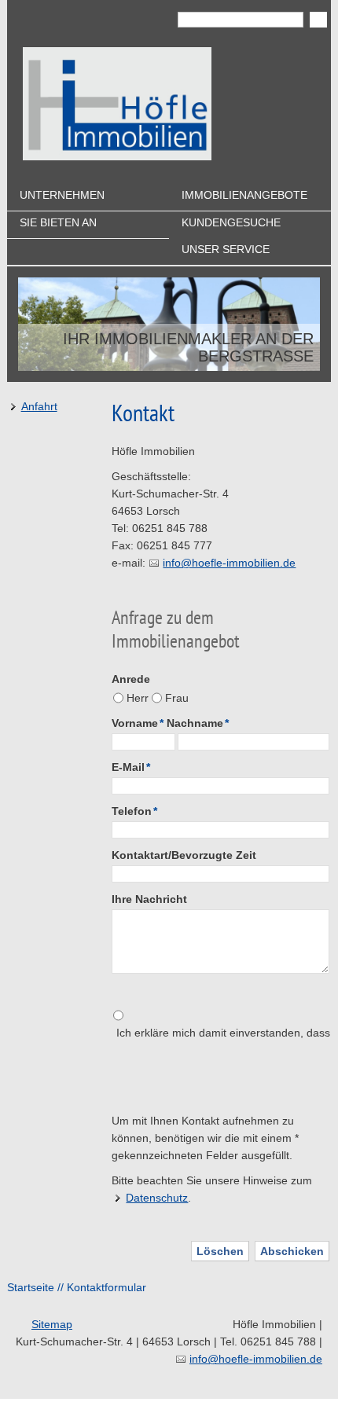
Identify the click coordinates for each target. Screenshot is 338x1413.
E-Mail (131, 767)
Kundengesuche (231, 222)
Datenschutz (157, 1197)
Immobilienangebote (244, 195)
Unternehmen (62, 195)
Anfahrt (39, 406)
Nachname (198, 723)
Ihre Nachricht (149, 899)
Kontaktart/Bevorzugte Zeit (184, 855)
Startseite (30, 1287)
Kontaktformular (106, 1287)
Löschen (220, 1251)
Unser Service (226, 249)
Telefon (134, 811)
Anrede (131, 679)
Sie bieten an (58, 222)
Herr (138, 698)
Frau (177, 698)
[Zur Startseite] (117, 103)
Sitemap (51, 1324)
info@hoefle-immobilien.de (229, 562)
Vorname (137, 723)
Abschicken (292, 1251)
